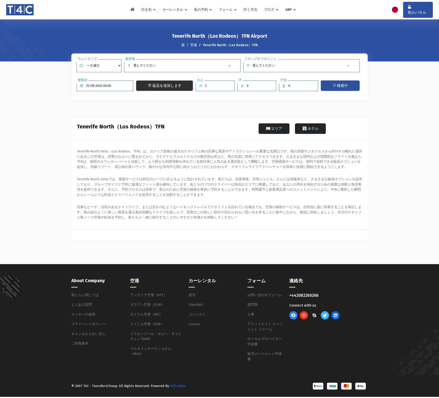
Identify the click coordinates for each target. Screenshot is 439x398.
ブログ (269, 10)
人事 (250, 314)
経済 (192, 295)
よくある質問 (81, 304)
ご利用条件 (79, 343)
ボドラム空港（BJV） (146, 314)
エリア (276, 128)
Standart (196, 304)
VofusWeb (177, 386)
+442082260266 (304, 295)
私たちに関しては (85, 295)
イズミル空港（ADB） (147, 324)
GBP (289, 10)
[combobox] (182, 65)
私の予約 (201, 10)
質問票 (252, 304)
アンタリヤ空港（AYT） (148, 295)
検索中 (342, 85)
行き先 (147, 10)
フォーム (226, 10)
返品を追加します (166, 85)
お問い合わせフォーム (264, 295)
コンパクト (197, 314)
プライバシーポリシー (88, 324)
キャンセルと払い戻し (88, 334)
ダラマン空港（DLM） (147, 304)
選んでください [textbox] (144, 65)
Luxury (194, 324)
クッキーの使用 (83, 314)
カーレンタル (173, 10)
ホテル (313, 128)
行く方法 (250, 10)
